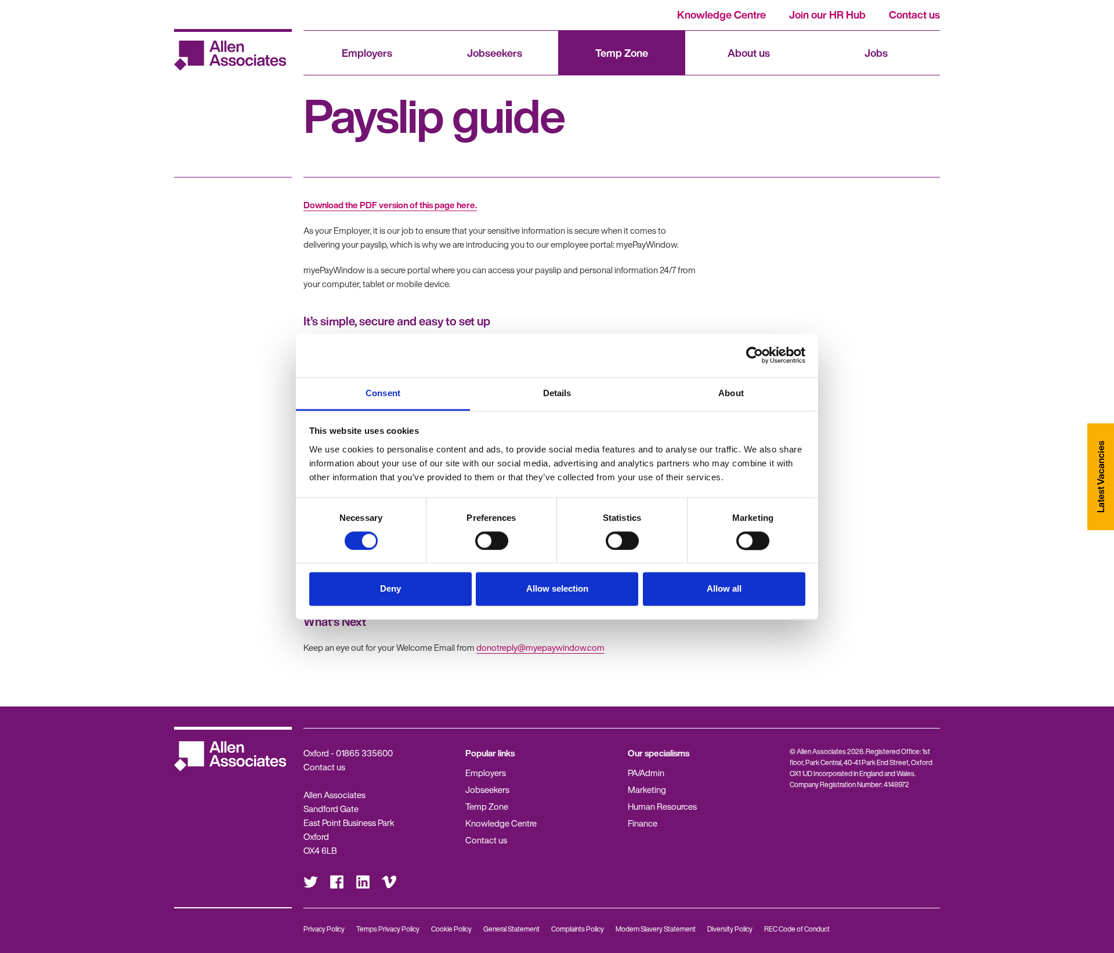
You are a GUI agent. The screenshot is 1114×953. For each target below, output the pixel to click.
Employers (367, 52)
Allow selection (557, 589)
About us (749, 52)
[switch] (491, 540)
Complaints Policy (577, 929)
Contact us (914, 14)
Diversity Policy (730, 929)
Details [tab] (557, 393)
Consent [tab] (383, 393)
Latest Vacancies (1101, 477)
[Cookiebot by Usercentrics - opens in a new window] (754, 355)
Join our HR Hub (827, 14)
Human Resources (662, 806)
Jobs (876, 52)
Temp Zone (621, 52)
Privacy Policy (324, 929)
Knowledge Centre (721, 14)
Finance (642, 823)
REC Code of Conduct (797, 929)
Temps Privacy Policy (387, 929)
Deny (390, 589)
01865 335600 (364, 753)
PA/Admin (646, 772)
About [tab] (731, 393)
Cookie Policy (451, 929)
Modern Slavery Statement (656, 929)
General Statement (511, 929)
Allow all (724, 589)
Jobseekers (494, 52)
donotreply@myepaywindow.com (540, 647)
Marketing (647, 789)
